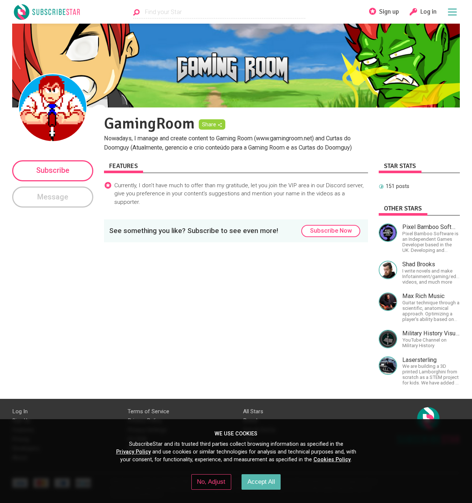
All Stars (253, 411)
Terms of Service (148, 411)
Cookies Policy (332, 459)
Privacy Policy (133, 452)
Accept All (261, 481)
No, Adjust (211, 481)
